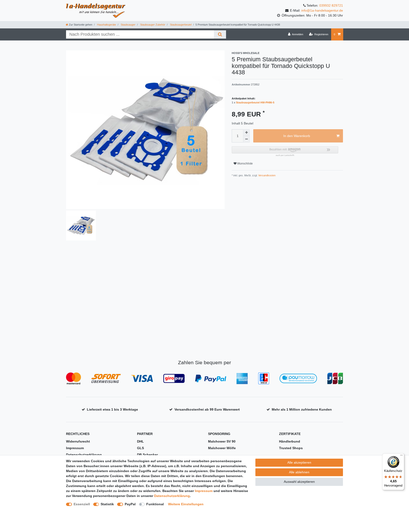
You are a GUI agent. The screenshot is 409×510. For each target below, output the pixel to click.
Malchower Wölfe (222, 448)
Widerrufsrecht (78, 441)
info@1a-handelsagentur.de (322, 10)
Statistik (107, 504)
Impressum (75, 448)
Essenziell (82, 504)
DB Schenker (147, 455)
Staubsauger (127, 24)
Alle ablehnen (299, 472)
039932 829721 (331, 5)
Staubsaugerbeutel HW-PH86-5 (255, 102)
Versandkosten (267, 175)
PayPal (130, 504)
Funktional (155, 504)
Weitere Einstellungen (186, 504)
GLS (140, 448)
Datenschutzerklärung (84, 455)
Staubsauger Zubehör (152, 24)
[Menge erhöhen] (246, 132)
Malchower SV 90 (222, 441)
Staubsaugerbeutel (180, 24)
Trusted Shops (291, 448)
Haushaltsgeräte (106, 24)
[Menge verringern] (246, 139)
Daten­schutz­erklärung (172, 496)
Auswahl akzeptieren (299, 481)
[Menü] (401, 456)
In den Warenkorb (296, 136)
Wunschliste (244, 163)
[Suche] (220, 34)
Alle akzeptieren (299, 462)
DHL (140, 441)
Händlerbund (289, 441)
